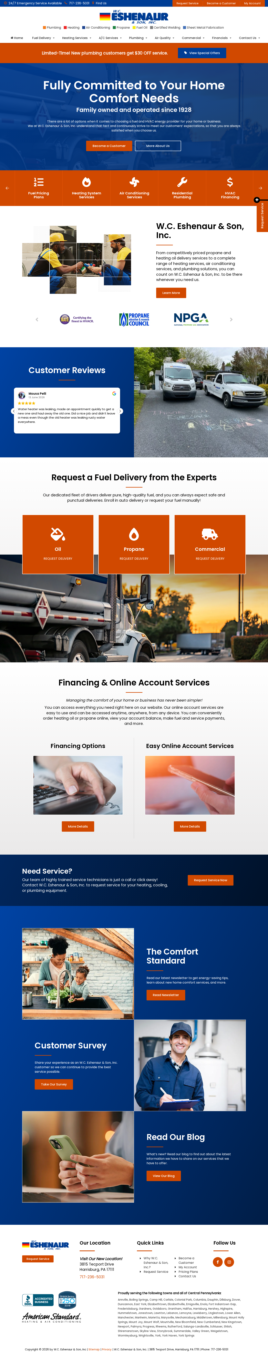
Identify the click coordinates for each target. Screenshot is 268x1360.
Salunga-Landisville (196, 1326)
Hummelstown (127, 1313)
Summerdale (182, 1331)
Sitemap (94, 1349)
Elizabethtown (157, 1304)
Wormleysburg (127, 1335)
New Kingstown (232, 1322)
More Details (78, 826)
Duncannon (125, 1304)
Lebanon (172, 1313)
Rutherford (175, 1326)
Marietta (154, 1317)
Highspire (226, 1309)
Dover (236, 1300)
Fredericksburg (128, 1309)
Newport (123, 1326)
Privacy (107, 1349)
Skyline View (148, 1331)
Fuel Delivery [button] (41, 38)
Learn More (171, 293)
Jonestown (145, 1313)
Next (260, 188)
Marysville (167, 1317)
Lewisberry (200, 1313)
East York (140, 1304)
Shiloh (228, 1326)
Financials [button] (220, 38)
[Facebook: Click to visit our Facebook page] (217, 1262)
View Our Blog (164, 1176)
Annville (123, 1300)
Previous (7, 188)
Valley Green (200, 1331)
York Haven (169, 1335)
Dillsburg (225, 1300)
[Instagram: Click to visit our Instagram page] (229, 1262)
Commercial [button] (191, 38)
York (158, 1335)
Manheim (141, 1317)
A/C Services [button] (108, 38)
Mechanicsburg (185, 1317)
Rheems (161, 1326)
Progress (148, 1326)
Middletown (204, 1317)
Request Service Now (210, 880)
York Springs (186, 1335)
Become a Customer (221, 3)
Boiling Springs (138, 1300)
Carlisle (168, 1300)
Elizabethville (176, 1304)
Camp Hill (155, 1300)
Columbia (199, 1300)
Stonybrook (164, 1331)
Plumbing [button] (136, 38)
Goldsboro (160, 1309)
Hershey (213, 1309)
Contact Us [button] (247, 38)
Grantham (174, 1309)
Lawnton (159, 1313)
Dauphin (212, 1300)
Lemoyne (185, 1313)
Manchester (126, 1317)
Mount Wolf (151, 1322)
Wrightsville (146, 1335)
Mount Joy (136, 1322)
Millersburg (220, 1317)
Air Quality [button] (163, 38)
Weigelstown (219, 1331)
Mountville (167, 1322)
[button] (120, 411)
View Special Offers (204, 53)
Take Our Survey (54, 1084)
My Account (252, 3)
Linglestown (216, 1313)
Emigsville (192, 1304)
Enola (203, 1304)
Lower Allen (232, 1313)
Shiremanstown (128, 1331)
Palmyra (136, 1326)
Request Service (188, 3)
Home (18, 38)
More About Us (158, 146)
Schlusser (216, 1326)
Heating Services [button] (75, 38)
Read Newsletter (166, 995)
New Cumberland (208, 1322)
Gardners (145, 1309)
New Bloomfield (185, 1322)
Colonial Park (183, 1300)
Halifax (187, 1309)
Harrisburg (200, 1309)
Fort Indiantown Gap (222, 1304)
